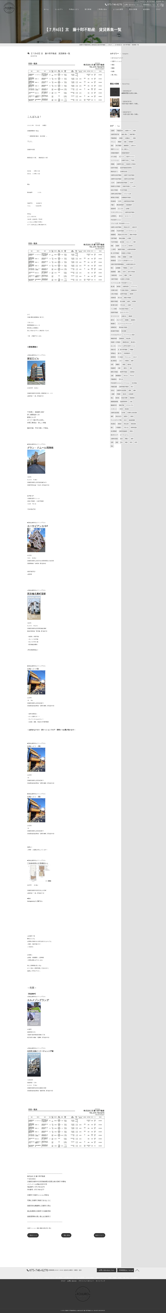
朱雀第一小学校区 (115, 342)
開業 (125, 275)
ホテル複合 (114, 156)
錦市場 (118, 286)
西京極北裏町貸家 (36, 593)
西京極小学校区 (123, 327)
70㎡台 (132, 375)
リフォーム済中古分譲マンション (127, 346)
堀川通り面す (114, 305)
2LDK (131, 268)
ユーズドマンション (131, 231)
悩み (112, 446)
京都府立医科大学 (131, 264)
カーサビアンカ (35, 526)
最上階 (112, 286)
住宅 (136, 442)
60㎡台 (126, 375)
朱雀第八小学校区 (126, 253)
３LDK (119, 201)
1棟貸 (123, 364)
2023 (125, 420)
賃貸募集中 (129, 205)
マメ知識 (120, 357)
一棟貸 (134, 138)
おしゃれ (113, 346)
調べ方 (120, 353)
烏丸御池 (113, 201)
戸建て (112, 205)
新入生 (121, 216)
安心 (121, 442)
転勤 (44, 1228)
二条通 (129, 305)
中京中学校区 (123, 190)
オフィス (121, 156)
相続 (38, 1228)
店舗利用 (121, 338)
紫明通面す (119, 375)
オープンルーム (124, 435)
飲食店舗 (133, 424)
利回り (131, 431)
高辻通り (133, 342)
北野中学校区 (123, 294)
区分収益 (134, 383)
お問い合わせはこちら (132, 5)
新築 (134, 130)
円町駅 (118, 394)
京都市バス (128, 130)
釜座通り (133, 320)
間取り (127, 438)
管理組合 (113, 353)
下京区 (132, 160)
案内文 (129, 364)
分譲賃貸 (132, 372)
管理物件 (131, 142)
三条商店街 (114, 275)
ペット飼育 (114, 309)
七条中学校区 (114, 279)
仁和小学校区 (114, 294)
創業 (128, 301)
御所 (112, 416)
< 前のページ (33, 1235)
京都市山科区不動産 (116, 193)
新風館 (124, 257)
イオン (121, 360)
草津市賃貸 (134, 427)
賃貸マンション (115, 149)
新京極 (122, 242)
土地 (131, 401)
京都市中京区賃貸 (121, 390)
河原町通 (113, 297)
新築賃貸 (132, 398)
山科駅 (127, 208)
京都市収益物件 (123, 431)
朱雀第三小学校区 (131, 164)
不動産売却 (120, 130)
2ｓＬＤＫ (120, 208)
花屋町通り (114, 327)
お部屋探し (114, 216)
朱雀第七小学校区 (115, 186)
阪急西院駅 (132, 420)
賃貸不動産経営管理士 (126, 168)
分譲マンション (31, 1228)
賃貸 (112, 145)
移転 (119, 271)
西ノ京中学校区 (115, 253)
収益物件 (113, 368)
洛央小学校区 (114, 190)
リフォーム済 (127, 193)
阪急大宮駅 (124, 398)
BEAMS (131, 246)
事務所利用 (114, 338)
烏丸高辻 (113, 424)
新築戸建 (121, 405)
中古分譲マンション (116, 220)
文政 (34, 219)
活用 (112, 442)
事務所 (120, 142)
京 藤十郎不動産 (122, 349)
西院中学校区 (114, 301)
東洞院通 (113, 260)
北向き (112, 390)
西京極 (127, 409)
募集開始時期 (114, 401)
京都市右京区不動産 (129, 179)
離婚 (41, 1228)
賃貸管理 (113, 208)
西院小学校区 (127, 297)
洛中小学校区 (131, 271)
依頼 (117, 442)
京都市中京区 (120, 164)
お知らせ (133, 145)
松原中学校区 (114, 168)
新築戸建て (133, 134)
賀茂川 (125, 416)
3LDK (124, 271)
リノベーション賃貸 (129, 335)
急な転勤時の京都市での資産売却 (39, 1211)
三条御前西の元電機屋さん (37, 863)
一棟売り (125, 368)
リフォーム (134, 286)
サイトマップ (100, 1281)
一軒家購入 (119, 427)
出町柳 (112, 231)
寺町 (134, 242)
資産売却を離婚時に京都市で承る (39, 1206)
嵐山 (112, 398)
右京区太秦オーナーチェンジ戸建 (40, 1051)
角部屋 (131, 294)
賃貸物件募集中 (126, 153)
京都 (112, 375)
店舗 (125, 142)
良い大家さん (125, 149)
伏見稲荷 (131, 394)
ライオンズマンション (117, 212)
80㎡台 (121, 379)
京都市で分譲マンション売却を (38, 1195)
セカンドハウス (124, 312)
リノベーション (115, 160)
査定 (121, 438)
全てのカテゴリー (117, 58)
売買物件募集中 (115, 153)
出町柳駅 (118, 268)
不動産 (131, 349)
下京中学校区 (114, 242)
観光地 (117, 398)
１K (132, 309)
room (120, 275)
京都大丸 (124, 316)
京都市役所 (126, 286)
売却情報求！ (127, 353)
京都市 (112, 130)
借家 (134, 390)
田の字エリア (114, 435)
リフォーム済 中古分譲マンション (120, 223)
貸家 (130, 390)
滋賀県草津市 (123, 401)
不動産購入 (114, 379)
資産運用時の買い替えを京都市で (39, 1216)
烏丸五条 (126, 424)
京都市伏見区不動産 (122, 182)
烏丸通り (128, 338)
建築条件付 (114, 405)
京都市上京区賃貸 (132, 412)
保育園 (134, 301)
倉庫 (132, 360)
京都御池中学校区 (126, 197)
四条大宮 (113, 349)
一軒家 (121, 409)
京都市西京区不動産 (129, 201)
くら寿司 (113, 249)
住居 (112, 364)
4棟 (131, 368)
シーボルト (30, 222)
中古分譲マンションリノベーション (120, 383)
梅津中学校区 (123, 372)
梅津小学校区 (114, 372)
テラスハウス (129, 405)
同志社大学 (127, 227)
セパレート (128, 216)
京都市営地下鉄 (115, 134)
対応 (131, 442)
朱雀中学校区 (126, 186)
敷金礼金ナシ (114, 171)
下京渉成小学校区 (124, 309)
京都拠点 (127, 138)
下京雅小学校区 (124, 290)
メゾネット (114, 409)
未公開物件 (114, 431)
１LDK (133, 186)
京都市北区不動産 (129, 212)
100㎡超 (122, 305)
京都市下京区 (125, 160)
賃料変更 (113, 357)
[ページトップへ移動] (137, 1270)
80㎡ (132, 386)
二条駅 (112, 394)
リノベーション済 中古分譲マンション (121, 283)
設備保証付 (134, 290)
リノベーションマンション (125, 323)
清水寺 (124, 394)
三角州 (131, 416)
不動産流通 (114, 386)
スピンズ (124, 246)
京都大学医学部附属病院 (117, 264)
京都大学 (134, 227)
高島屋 (130, 316)
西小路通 (122, 301)
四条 (112, 246)
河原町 (117, 246)
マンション (128, 357)
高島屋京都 (126, 342)
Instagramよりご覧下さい (35, 901)
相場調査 (113, 234)
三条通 (130, 257)
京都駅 (121, 138)
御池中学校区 (121, 249)
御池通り (113, 323)
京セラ (135, 357)
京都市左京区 (123, 171)
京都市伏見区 (114, 438)
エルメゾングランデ (38, 1000)
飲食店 (120, 424)
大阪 (119, 368)
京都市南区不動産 (124, 386)
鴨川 (112, 268)
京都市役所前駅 (131, 249)
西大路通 (124, 331)
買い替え (48, 1228)
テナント (113, 142)
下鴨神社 (125, 268)
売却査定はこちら (149, 5)
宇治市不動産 (120, 231)
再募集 (112, 164)
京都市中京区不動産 (116, 179)
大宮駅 (129, 238)
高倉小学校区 (133, 234)
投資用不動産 (114, 312)
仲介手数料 (119, 145)
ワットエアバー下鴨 (116, 420)
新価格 (127, 320)
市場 (119, 257)
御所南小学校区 (115, 197)
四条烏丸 (113, 257)
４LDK (131, 182)
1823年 (29, 219)
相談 (126, 442)
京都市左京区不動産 (116, 175)
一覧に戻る (66, 1235)
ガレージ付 (120, 320)
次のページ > (99, 1235)
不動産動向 (114, 138)
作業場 (127, 360)
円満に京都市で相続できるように (39, 1200)
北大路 (123, 412)
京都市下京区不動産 (129, 175)
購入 (112, 427)
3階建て (118, 364)
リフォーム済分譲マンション (125, 260)
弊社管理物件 (120, 205)
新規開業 (113, 271)
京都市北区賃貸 (115, 412)
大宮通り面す (114, 290)
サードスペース (115, 316)
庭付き (112, 320)
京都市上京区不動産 (116, 227)
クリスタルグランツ (116, 335)
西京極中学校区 (115, 331)
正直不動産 (114, 238)
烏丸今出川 (119, 416)
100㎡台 (126, 427)
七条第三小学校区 (125, 279)
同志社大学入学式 (122, 234)
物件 (132, 438)
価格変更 (126, 145)
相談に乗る (124, 134)
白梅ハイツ (31, 669)
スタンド (128, 242)
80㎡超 (120, 297)
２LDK (112, 182)
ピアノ (29, 216)
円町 (130, 275)
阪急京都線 (122, 238)
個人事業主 (114, 360)
